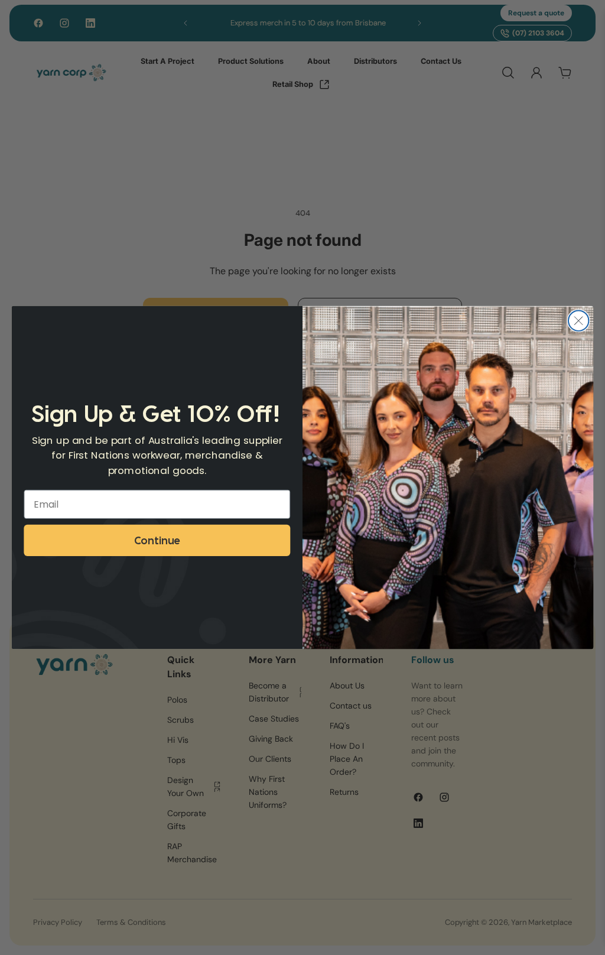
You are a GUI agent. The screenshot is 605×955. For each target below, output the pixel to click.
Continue (157, 540)
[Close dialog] (578, 320)
